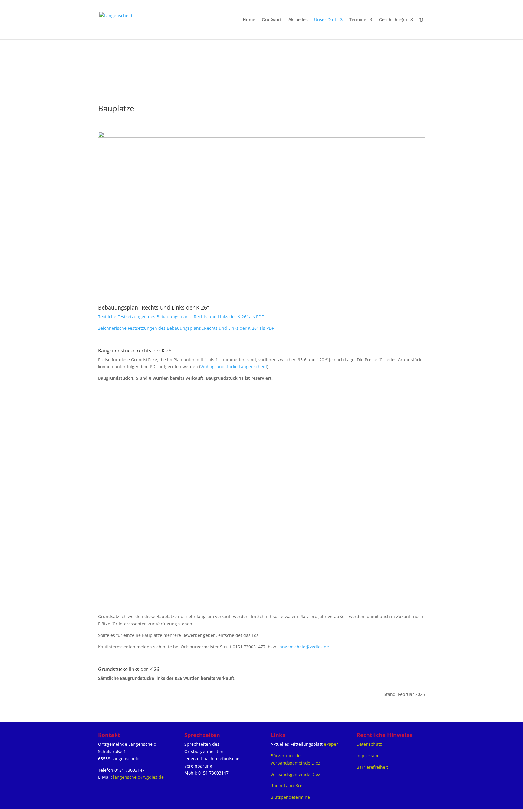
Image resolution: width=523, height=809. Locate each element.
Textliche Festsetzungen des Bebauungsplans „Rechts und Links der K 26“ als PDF (181, 316)
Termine (357, 20)
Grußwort (272, 20)
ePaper (331, 744)
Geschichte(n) (393, 20)
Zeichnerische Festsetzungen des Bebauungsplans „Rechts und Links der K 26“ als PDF (186, 328)
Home (249, 20)
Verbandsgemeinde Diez (295, 774)
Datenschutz (369, 744)
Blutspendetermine (290, 797)
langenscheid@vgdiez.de (303, 647)
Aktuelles (298, 20)
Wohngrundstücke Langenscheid (233, 366)
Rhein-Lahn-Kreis (288, 785)
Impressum (368, 755)
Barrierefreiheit (372, 767)
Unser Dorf (325, 20)
